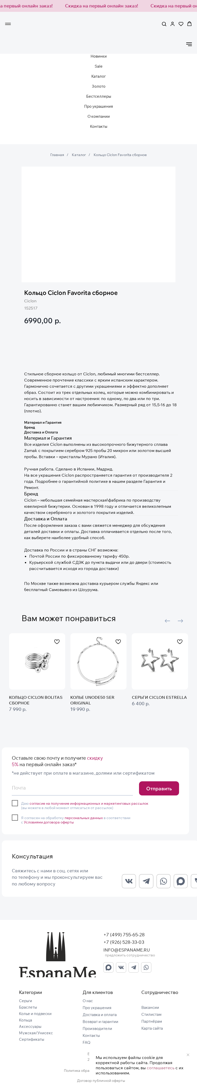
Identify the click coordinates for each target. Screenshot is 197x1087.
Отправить (159, 788)
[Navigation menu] (8, 24)
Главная (57, 154)
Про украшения (98, 106)
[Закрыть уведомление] (188, 1054)
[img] (57, 954)
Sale (99, 66)
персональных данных (84, 817)
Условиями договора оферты (49, 822)
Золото (98, 86)
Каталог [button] (98, 76)
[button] (164, 23)
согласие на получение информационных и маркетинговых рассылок (88, 803)
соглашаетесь (160, 1067)
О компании (98, 116)
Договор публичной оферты (101, 1080)
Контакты (98, 126)
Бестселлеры (98, 96)
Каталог (79, 154)
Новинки (99, 56)
